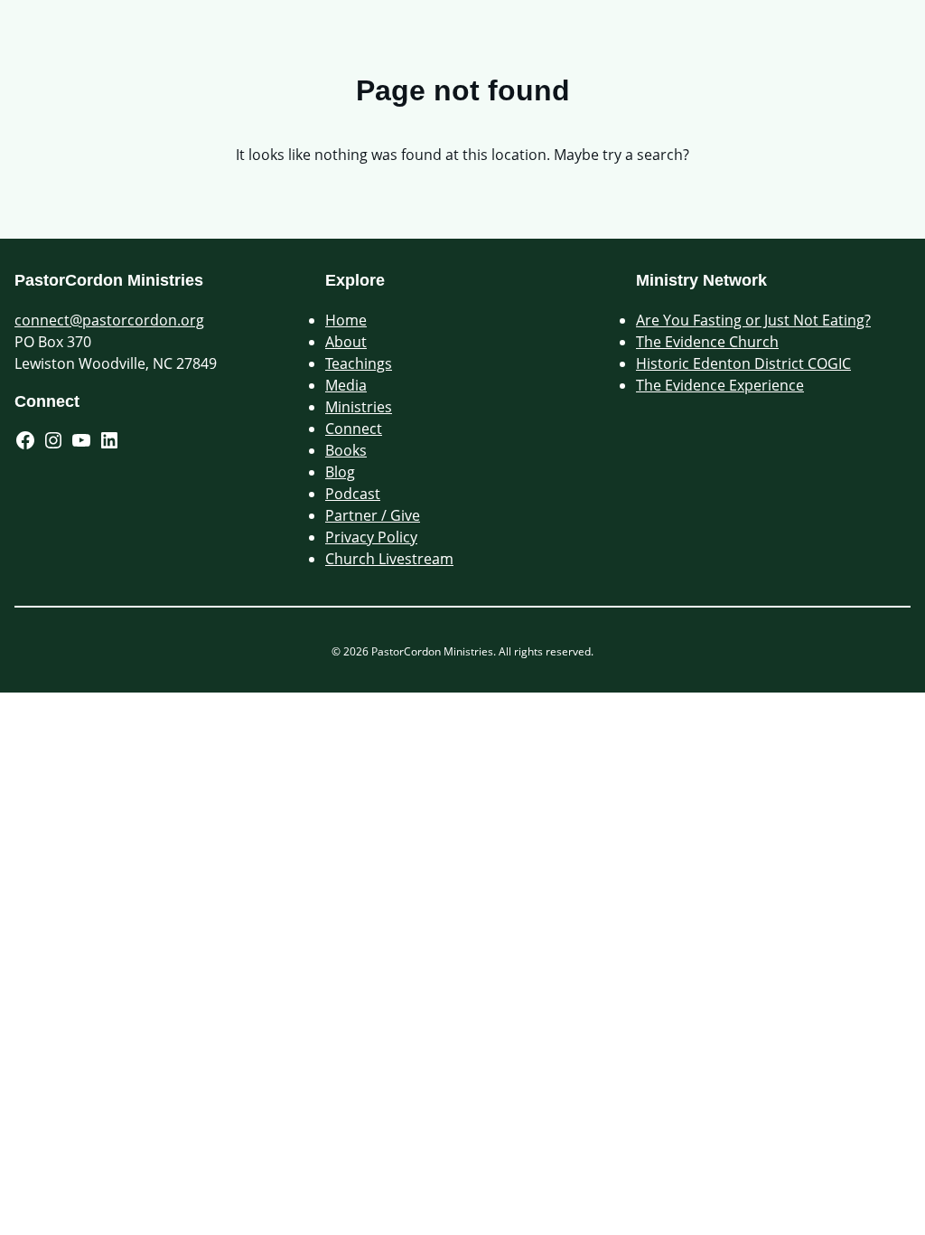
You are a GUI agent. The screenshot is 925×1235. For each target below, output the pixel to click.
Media (346, 385)
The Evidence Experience (720, 385)
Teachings (358, 363)
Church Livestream (389, 559)
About (346, 342)
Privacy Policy (371, 537)
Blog (340, 472)
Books (346, 450)
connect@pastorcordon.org (109, 320)
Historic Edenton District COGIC (743, 363)
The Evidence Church (707, 342)
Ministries (358, 407)
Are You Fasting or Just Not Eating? (753, 320)
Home (346, 320)
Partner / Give (372, 515)
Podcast (352, 494)
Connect (353, 428)
